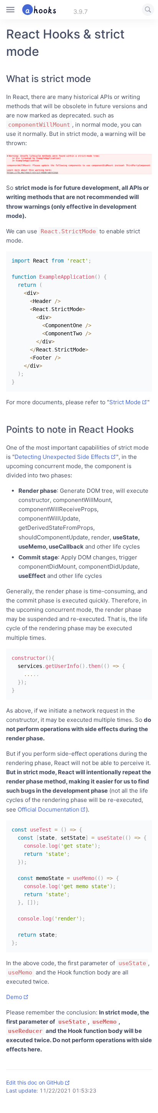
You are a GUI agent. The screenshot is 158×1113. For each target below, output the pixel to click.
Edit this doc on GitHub (35, 1082)
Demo (14, 997)
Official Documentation (48, 809)
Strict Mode (125, 402)
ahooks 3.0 (60, 9)
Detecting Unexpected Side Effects (62, 456)
